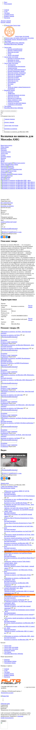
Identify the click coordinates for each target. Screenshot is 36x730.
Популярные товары (10, 661)
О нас (6, 11)
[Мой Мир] (7, 237)
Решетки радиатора (13, 101)
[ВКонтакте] (2, 237)
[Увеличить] (16, 180)
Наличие (3, 175)
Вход (5, 2)
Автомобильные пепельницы (16, 66)
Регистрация (8, 4)
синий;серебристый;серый (9, 222)
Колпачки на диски (13, 60)
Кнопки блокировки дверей (16, 71)
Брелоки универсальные (15, 50)
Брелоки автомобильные (15, 49)
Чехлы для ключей (13, 55)
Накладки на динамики (15, 76)
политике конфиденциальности (12, 716)
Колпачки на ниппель (14, 61)
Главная (6, 10)
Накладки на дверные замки (16, 74)
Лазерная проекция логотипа (16, 95)
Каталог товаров (6, 20)
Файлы (3, 177)
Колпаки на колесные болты (16, 58)
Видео (2, 179)
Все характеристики (7, 202)
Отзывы (3, 172)
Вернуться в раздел (6, 163)
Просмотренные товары (8, 488)
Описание (4, 167)
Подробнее (4, 340)
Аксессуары (16, 25)
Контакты (7, 17)
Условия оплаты (9, 14)
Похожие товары (6, 174)
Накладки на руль (13, 80)
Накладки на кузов (13, 96)
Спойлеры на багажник (15, 104)
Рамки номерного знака (15, 100)
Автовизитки (12, 65)
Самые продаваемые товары (9, 486)
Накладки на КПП (13, 77)
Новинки (7, 659)
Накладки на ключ (13, 52)
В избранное (4, 343)
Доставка (7, 13)
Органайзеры (12, 82)
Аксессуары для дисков (22, 36)
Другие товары (30, 306)
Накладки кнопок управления (17, 73)
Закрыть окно (5, 483)
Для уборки (7, 41)
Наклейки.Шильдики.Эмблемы (13, 44)
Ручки (9, 53)
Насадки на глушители (14, 98)
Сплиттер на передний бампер (17, 103)
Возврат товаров (9, 16)
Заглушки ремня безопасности (17, 69)
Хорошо (3, 721)
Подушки (10, 84)
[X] (9, 237)
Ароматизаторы (12, 68)
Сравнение (14, 342)
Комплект (4, 166)
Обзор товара (5, 164)
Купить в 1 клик (16, 232)
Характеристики (6, 169)
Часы (9, 85)
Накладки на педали (14, 79)
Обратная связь (5, 703)
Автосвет (10, 92)
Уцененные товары (10, 663)
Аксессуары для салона (27, 38)
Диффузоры (11, 93)
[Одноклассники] (4, 237)
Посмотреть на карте (7, 692)
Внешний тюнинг (22, 39)
